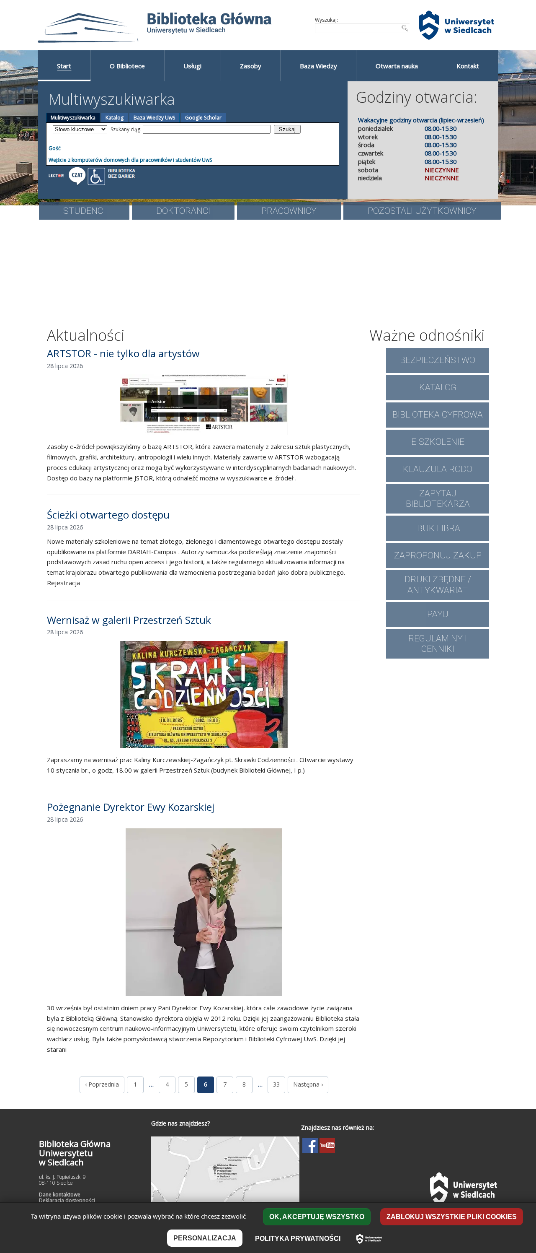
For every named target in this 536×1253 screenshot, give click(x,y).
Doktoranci (183, 211)
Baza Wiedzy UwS (154, 117)
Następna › (308, 1084)
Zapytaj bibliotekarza (438, 498)
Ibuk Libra (437, 528)
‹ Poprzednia (102, 1084)
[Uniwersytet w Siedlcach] (456, 25)
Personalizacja (204, 1238)
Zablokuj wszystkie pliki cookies (452, 1216)
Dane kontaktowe (59, 1194)
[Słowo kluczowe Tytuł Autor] (80, 129)
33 (276, 1084)
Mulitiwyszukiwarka (73, 117)
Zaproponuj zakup (438, 555)
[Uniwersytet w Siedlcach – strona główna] (369, 1239)
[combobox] (362, 28)
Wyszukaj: (326, 19)
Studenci (84, 211)
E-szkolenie (437, 442)
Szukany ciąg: (127, 129)
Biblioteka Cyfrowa (437, 415)
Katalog (115, 117)
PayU (437, 614)
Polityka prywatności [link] (297, 1238)
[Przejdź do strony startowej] (174, 25)
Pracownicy (289, 211)
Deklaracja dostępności (67, 1200)
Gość (55, 148)
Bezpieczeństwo (437, 360)
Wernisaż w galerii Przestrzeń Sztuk (129, 620)
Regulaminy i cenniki (437, 643)
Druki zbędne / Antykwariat (438, 584)
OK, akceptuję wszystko (316, 1216)
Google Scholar (203, 117)
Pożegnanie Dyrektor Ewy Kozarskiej (130, 807)
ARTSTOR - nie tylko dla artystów (123, 353)
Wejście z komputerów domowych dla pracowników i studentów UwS (130, 159)
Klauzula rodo (437, 469)
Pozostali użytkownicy (422, 211)
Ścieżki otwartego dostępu (108, 514)
